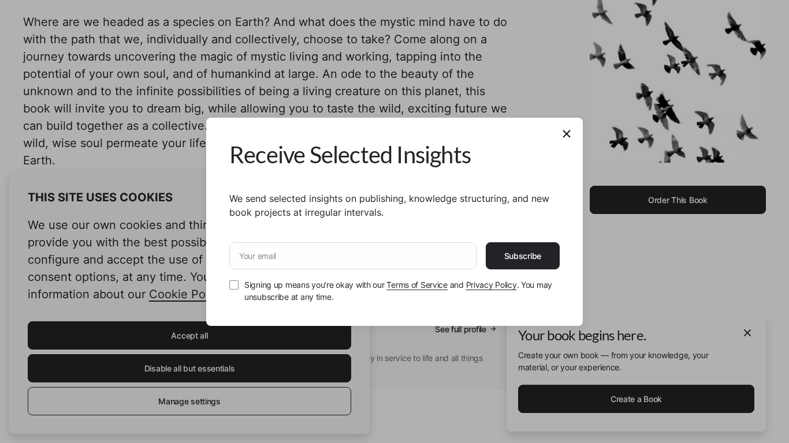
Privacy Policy (491, 285)
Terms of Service (417, 285)
